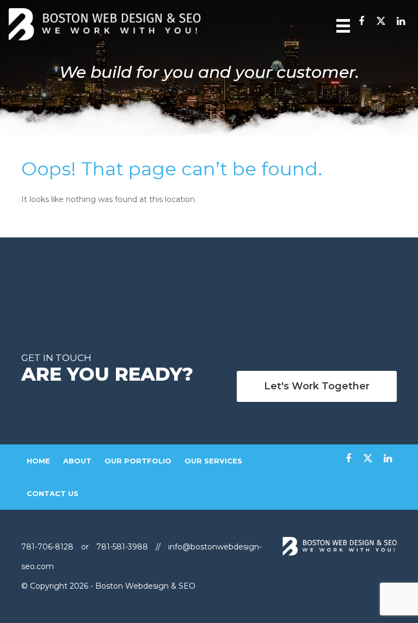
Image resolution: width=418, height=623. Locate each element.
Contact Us (52, 493)
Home (38, 460)
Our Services (213, 460)
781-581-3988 (122, 547)
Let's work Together (317, 386)
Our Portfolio (137, 460)
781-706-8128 (48, 547)
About (77, 460)
